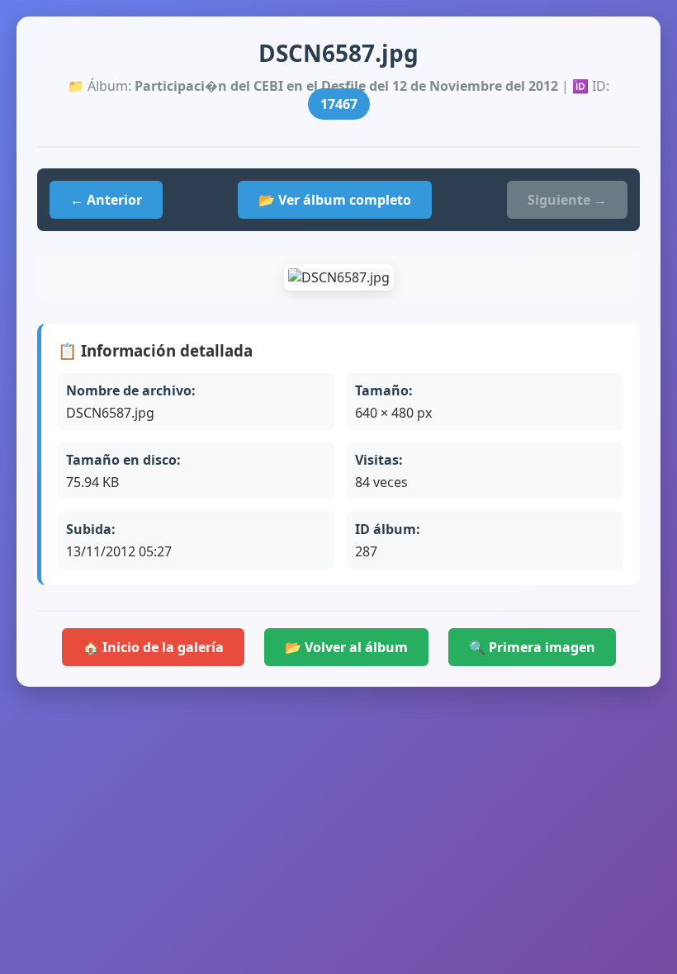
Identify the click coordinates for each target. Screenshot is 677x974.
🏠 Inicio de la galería (153, 647)
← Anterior (106, 200)
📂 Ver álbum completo (334, 200)
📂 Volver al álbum (346, 647)
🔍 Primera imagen (532, 647)
